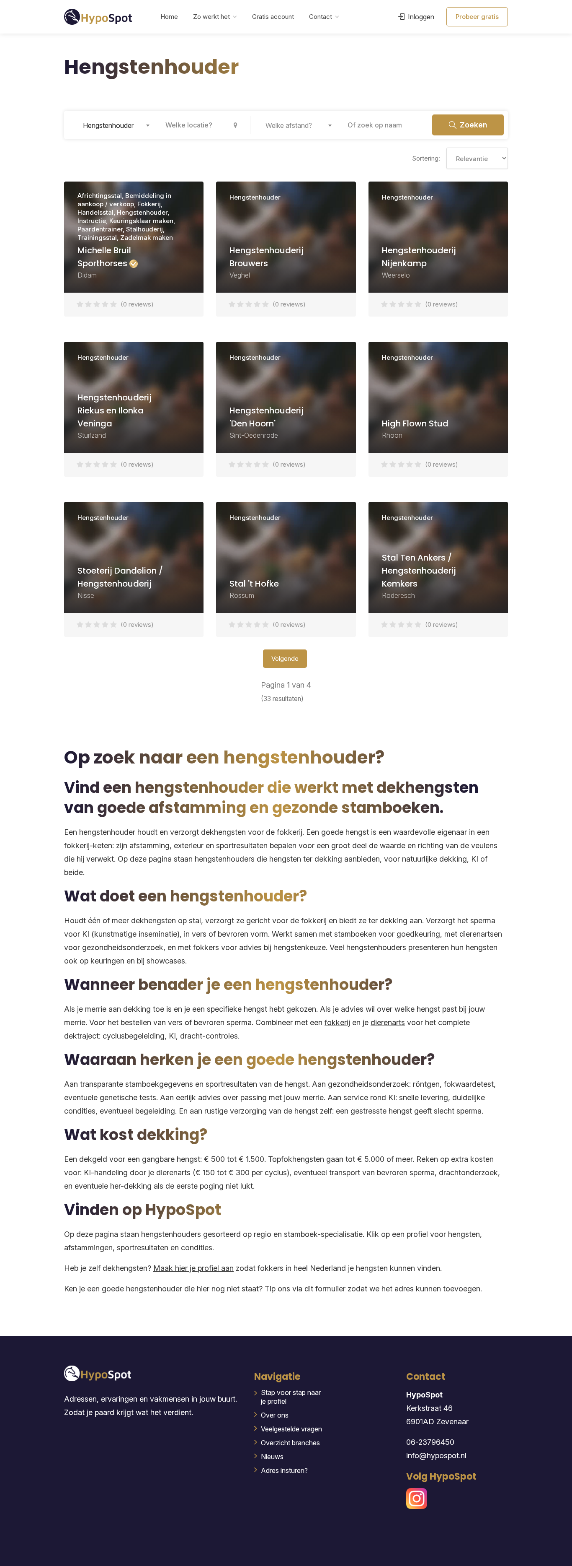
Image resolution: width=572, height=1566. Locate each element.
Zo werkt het (211, 17)
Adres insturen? (284, 1470)
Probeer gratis (477, 17)
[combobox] (113, 125)
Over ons (275, 1415)
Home (169, 17)
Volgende (285, 658)
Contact (320, 17)
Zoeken (472, 124)
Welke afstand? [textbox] (288, 125)
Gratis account (273, 17)
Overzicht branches (290, 1443)
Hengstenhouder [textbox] (108, 125)
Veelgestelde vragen (291, 1429)
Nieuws (272, 1456)
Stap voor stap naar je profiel (291, 1396)
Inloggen (420, 17)
